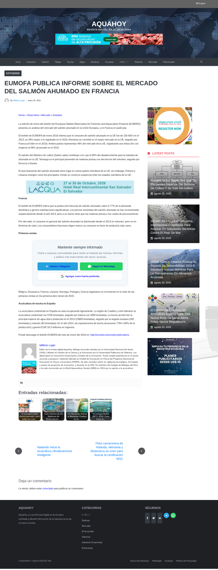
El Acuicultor (88, 531)
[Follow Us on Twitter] (153, 518)
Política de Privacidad (186, 561)
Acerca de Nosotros (139, 561)
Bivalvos (95, 62)
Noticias (139, 62)
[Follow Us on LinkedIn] (159, 518)
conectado (47, 488)
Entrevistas (87, 548)
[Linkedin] (21, 382)
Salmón (45, 62)
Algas (82, 62)
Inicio (18, 62)
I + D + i (86, 514)
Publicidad (157, 561)
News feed (33, 115)
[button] (201, 62)
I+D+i (122, 62)
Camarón (31, 62)
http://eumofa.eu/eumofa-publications (109, 335)
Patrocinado (169, 62)
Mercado (152, 62)
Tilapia (58, 62)
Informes (86, 537)
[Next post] (141, 451)
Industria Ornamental (92, 542)
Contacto (169, 561)
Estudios (13, 73)
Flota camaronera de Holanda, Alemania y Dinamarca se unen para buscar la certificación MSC (106, 451)
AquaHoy (109, 24)
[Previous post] (18, 451)
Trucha (70, 62)
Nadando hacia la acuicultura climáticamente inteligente (54, 451)
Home (22, 115)
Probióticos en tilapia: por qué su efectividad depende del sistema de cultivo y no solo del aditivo (173, 184)
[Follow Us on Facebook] (147, 518)
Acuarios (109, 62)
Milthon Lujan (19, 100)
